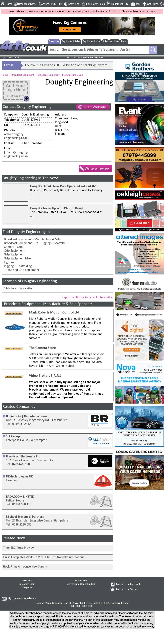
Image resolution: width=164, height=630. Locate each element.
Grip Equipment (14, 250)
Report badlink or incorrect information (87, 297)
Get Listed (152, 4)
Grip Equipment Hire (17, 258)
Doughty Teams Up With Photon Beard (56, 208)
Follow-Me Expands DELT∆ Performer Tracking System (66, 65)
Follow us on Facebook (128, 584)
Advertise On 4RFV (51, 4)
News (124, 41)
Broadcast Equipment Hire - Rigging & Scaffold (34, 243)
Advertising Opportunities (81, 584)
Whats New (81, 581)
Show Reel (74, 4)
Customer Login (27, 584)
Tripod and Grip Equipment (21, 270)
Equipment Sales (95, 4)
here (130, 11)
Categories (27, 587)
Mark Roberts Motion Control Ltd (54, 312)
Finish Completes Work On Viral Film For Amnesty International (44, 557)
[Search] (153, 50)
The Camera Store (42, 348)
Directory (54, 41)
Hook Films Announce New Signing (25, 566)
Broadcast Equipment (22, 75)
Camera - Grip (13, 247)
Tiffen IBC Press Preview (18, 548)
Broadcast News (27, 4)
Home (9, 4)
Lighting (9, 262)
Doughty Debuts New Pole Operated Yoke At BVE (63, 186)
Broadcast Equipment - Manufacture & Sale (60, 75)
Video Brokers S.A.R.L (45, 376)
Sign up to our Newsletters (22, 598)
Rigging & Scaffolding (18, 266)
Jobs (138, 4)
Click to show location (19, 288)
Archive (114, 41)
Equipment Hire (120, 4)
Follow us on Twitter (126, 589)
